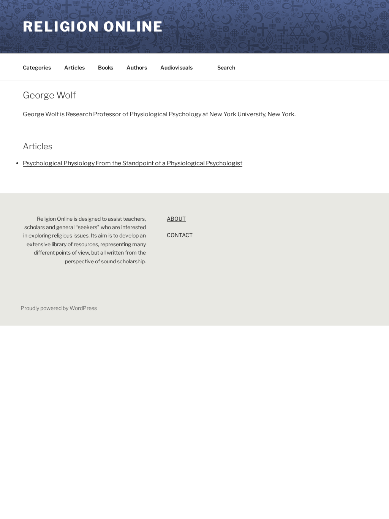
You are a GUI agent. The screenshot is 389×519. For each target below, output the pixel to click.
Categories (37, 67)
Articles (74, 67)
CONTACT (180, 235)
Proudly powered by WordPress (59, 308)
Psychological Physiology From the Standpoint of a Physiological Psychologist (132, 163)
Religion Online (93, 26)
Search (226, 67)
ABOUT (176, 218)
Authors (137, 67)
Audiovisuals (176, 67)
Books (105, 67)
